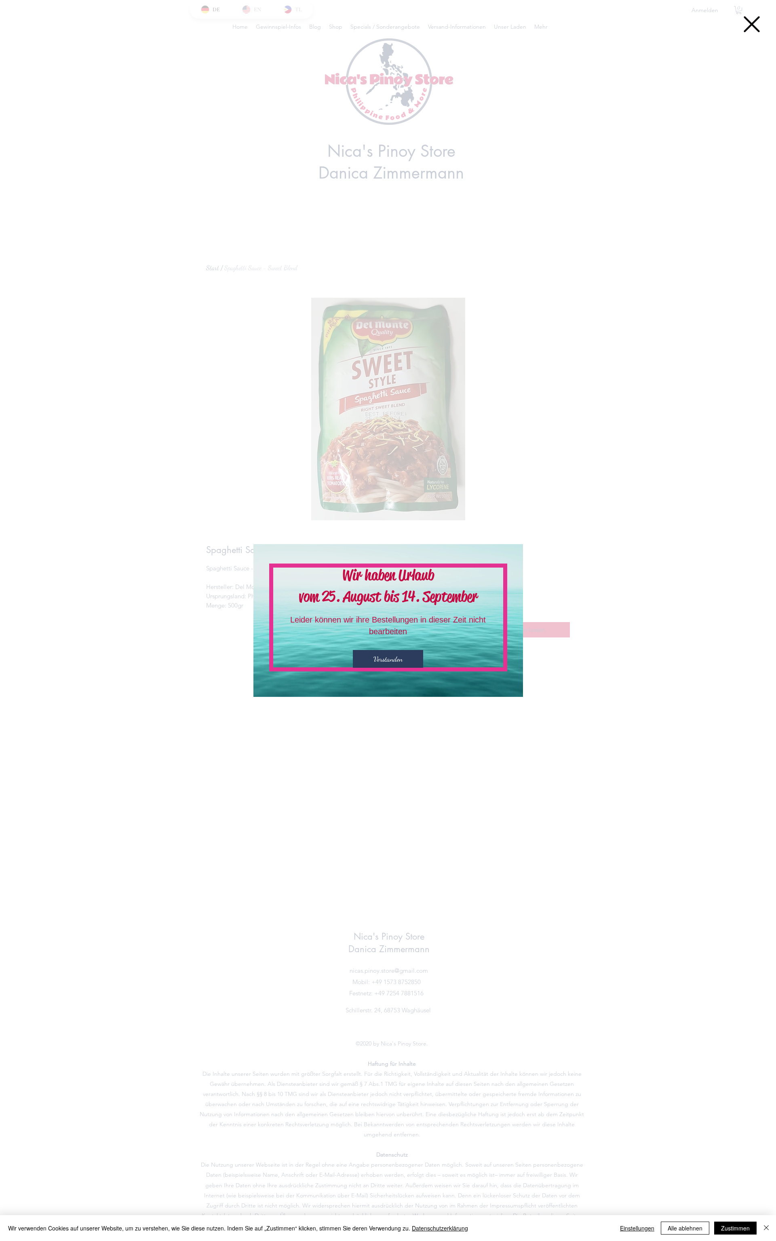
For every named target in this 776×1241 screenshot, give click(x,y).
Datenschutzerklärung (440, 1228)
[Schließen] (766, 1228)
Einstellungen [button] (637, 1228)
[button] (752, 24)
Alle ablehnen (685, 1228)
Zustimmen (735, 1228)
